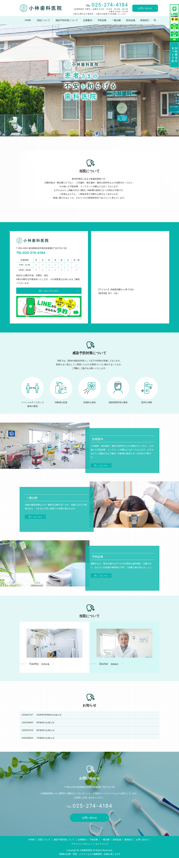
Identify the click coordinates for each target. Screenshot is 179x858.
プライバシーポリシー (81, 844)
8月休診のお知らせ (45, 730)
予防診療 (101, 20)
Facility (39, 664)
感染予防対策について (67, 20)
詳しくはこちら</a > (49, 290)
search (154, 20)
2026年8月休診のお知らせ (49, 714)
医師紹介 (144, 20)
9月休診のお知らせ (45, 722)
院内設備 (130, 20)
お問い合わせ (145, 8)
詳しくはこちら (101, 465)
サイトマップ (101, 844)
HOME (28, 20)
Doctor (109, 664)
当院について (43, 20)
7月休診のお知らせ (45, 738)
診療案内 (87, 20)
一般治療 (116, 20)
